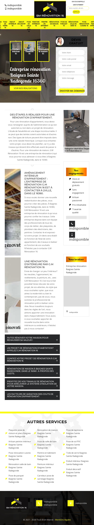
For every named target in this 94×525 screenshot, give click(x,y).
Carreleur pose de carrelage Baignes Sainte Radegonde (45, 478)
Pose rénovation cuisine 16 (84, 24)
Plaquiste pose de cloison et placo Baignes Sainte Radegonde (20, 433)
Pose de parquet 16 (63, 24)
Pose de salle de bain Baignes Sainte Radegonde (46, 444)
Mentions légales (63, 519)
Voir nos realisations (25, 88)
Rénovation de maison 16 (54, 24)
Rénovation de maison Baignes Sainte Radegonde (47, 433)
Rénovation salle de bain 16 (73, 24)
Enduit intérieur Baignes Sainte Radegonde (77, 463)
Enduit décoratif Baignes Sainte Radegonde (73, 472)
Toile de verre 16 (5, 25)
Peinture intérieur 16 (36, 24)
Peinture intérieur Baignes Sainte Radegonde (45, 467)
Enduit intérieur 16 (12, 24)
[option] (16, 51)
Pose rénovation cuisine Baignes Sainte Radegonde (20, 456)
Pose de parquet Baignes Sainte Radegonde (16, 478)
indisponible (14, 5)
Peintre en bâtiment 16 (44, 25)
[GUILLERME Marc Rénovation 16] (50, 9)
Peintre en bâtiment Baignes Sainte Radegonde (46, 456)
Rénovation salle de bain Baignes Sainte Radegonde (20, 467)
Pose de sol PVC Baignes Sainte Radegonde (73, 444)
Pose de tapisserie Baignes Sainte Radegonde (74, 433)
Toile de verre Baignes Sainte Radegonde (76, 454)
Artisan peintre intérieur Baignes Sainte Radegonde (20, 444)
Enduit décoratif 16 (21, 24)
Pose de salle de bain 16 (29, 26)
